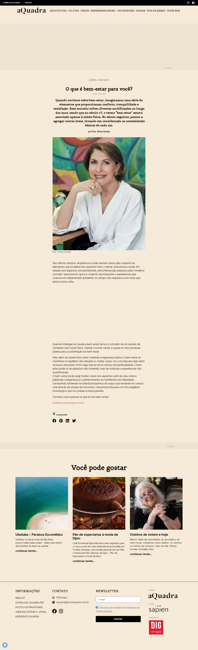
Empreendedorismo (103, 10)
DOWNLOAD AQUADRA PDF (29, 602)
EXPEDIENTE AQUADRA (27, 616)
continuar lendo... (26, 550)
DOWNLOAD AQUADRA (11, 3)
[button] (54, 421)
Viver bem (173, 10)
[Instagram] (188, 2)
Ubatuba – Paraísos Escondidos (39, 534)
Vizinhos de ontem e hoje (149, 534)
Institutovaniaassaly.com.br (68, 402)
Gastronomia (125, 10)
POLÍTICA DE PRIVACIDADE (29, 607)
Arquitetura (58, 10)
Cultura (73, 10)
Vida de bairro (156, 10)
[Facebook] (193, 2)
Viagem (140, 10)
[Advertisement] (99, 313)
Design (85, 10)
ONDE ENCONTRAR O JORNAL (31, 612)
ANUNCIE (28, 3)
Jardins (93, 79)
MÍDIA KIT (20, 598)
